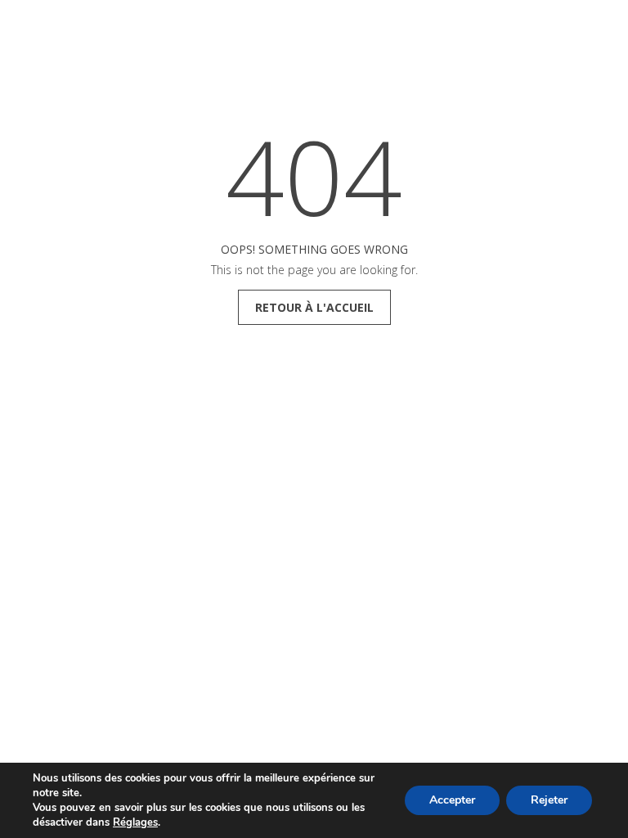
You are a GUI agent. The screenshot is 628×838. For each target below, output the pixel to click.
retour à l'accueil (314, 307)
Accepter (452, 800)
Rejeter (549, 800)
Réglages (135, 822)
